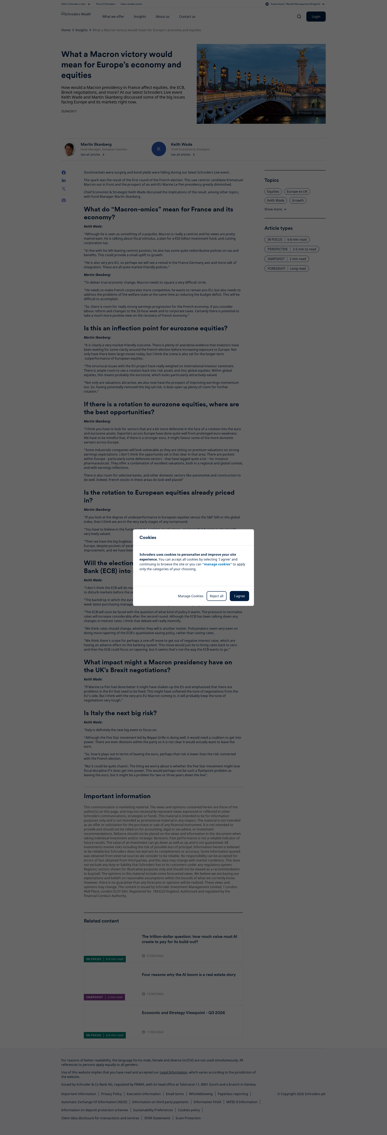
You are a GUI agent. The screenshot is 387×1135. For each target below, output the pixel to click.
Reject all (216, 596)
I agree (239, 596)
